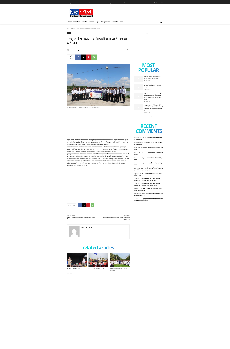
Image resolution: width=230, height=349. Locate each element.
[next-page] (71, 275)
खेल (68, 266)
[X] (157, 3)
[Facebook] (152, 3)
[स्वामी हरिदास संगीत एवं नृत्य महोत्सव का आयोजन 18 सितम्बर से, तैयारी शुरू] (138, 79)
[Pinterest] (88, 57)
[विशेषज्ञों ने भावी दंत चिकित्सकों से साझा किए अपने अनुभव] (120, 260)
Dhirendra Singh (75, 50)
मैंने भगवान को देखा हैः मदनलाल (73, 268)
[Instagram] (154, 3)
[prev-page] (68, 275)
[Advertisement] (128, 13)
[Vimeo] (159, 3)
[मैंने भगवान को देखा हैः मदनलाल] (77, 260)
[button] (161, 22)
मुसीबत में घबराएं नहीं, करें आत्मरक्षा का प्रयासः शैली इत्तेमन (81, 218)
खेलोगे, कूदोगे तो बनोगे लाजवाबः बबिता (96, 268)
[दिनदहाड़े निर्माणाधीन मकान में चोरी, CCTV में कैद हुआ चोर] (138, 87)
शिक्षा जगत (73, 28)
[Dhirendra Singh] (68, 50)
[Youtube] (162, 3)
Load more (148, 116)
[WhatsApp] (94, 57)
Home (68, 28)
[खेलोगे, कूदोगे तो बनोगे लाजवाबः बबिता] (98, 260)
